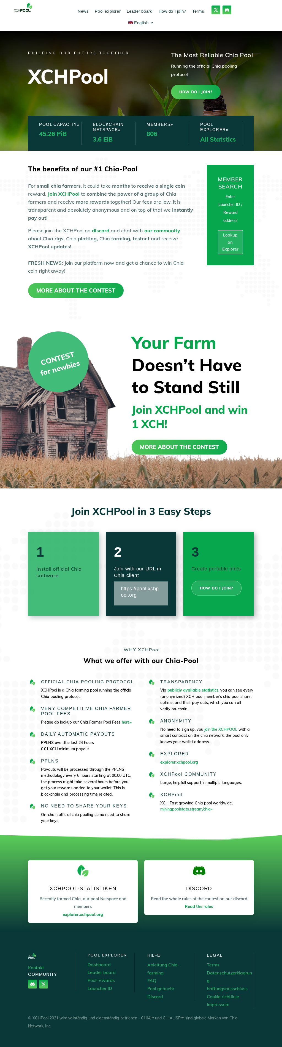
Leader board (139, 11)
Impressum (218, 1004)
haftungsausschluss (227, 988)
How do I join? (172, 11)
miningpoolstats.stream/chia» (186, 809)
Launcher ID (100, 988)
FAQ (151, 980)
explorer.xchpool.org (179, 762)
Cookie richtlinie (223, 996)
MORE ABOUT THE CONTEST (75, 290)
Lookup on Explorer (230, 242)
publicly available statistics (192, 690)
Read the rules (199, 906)
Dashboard (99, 964)
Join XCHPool (64, 194)
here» (127, 722)
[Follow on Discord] (227, 10)
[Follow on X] (216, 10)
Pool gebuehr (160, 988)
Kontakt (36, 967)
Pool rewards (101, 980)
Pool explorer (108, 11)
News (83, 11)
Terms (198, 11)
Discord (155, 996)
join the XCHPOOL (221, 729)
